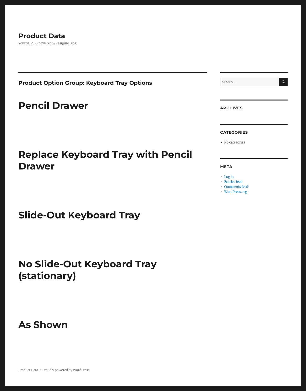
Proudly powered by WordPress (66, 370)
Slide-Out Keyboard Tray (79, 215)
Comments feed (236, 187)
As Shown (43, 324)
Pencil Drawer (53, 105)
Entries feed (233, 182)
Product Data (41, 36)
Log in (229, 177)
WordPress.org (235, 192)
